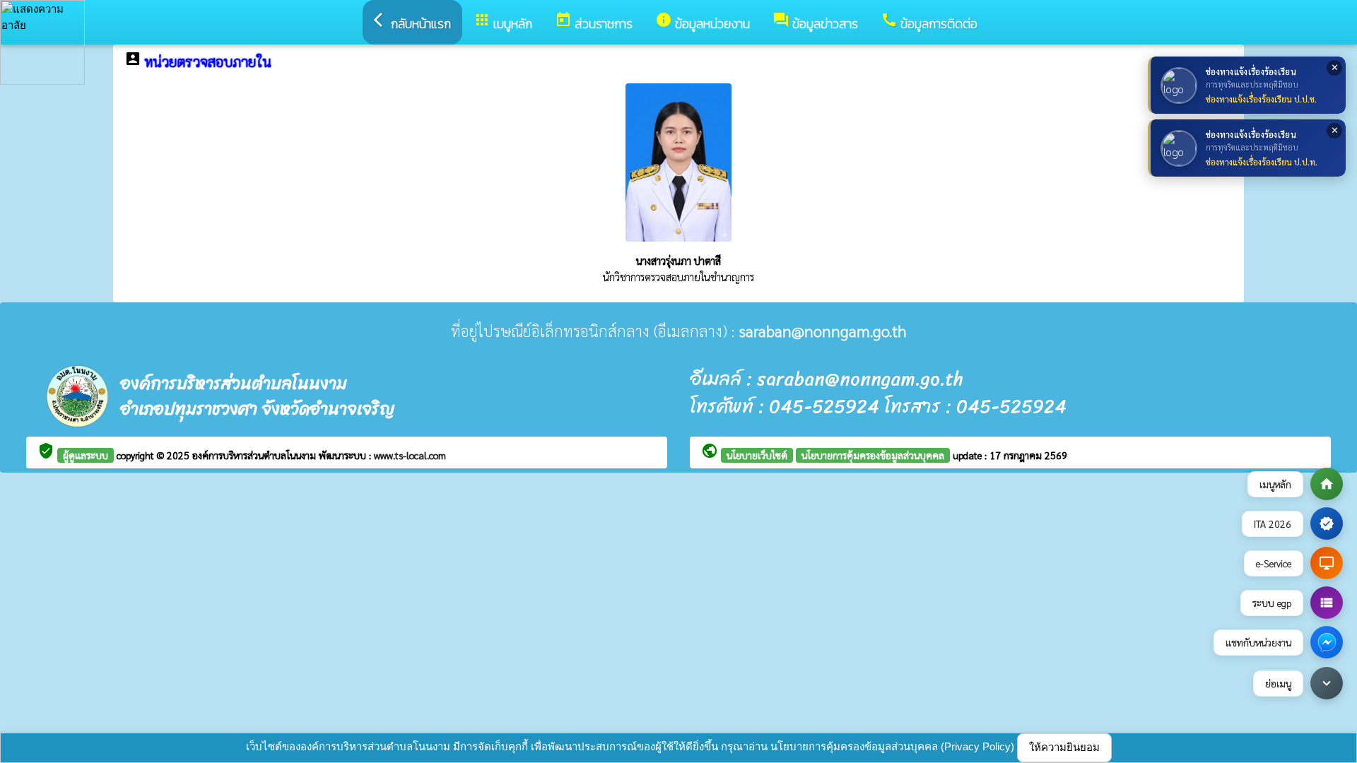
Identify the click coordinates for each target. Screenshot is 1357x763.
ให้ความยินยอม (1064, 747)
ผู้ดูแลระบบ (85, 455)
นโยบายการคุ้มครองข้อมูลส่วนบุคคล (872, 455)
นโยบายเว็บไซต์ (757, 455)
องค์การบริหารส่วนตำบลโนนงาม (255, 455)
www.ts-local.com (410, 455)
